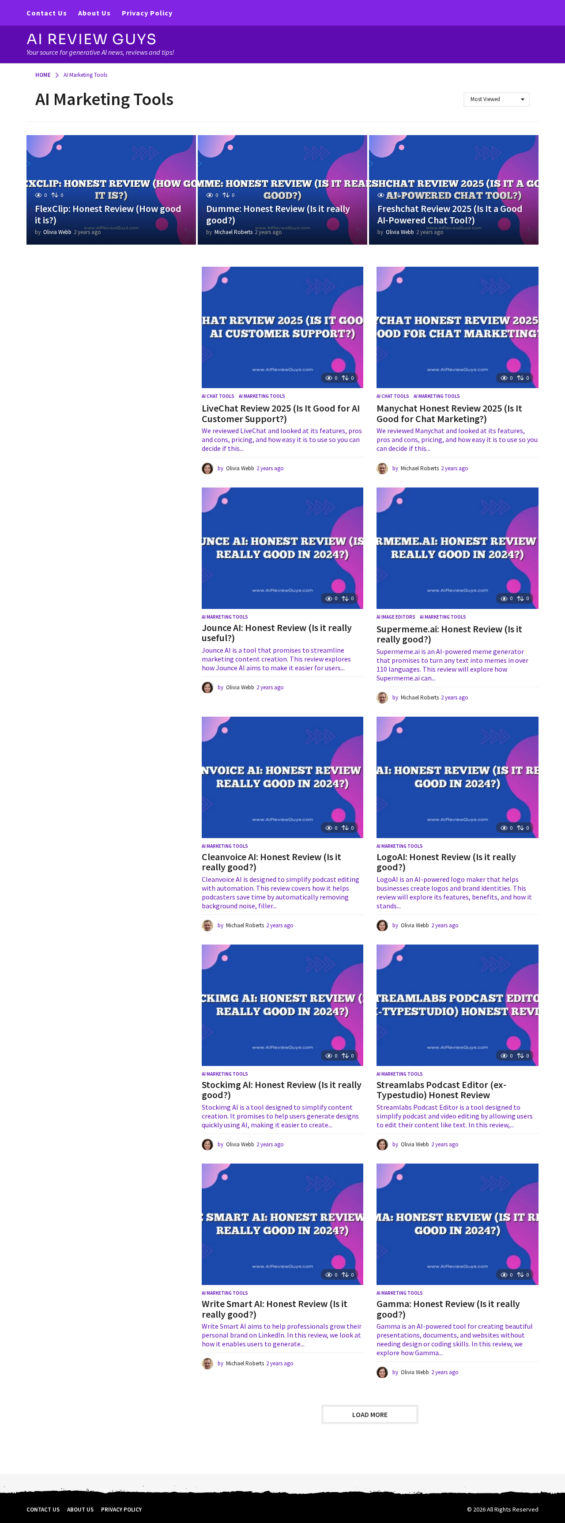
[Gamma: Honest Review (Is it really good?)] (458, 1224)
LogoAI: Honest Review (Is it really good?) (446, 861)
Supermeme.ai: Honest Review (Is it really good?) (449, 634)
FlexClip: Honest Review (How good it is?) (108, 214)
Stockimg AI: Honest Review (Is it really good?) (282, 1089)
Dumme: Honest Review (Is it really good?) (278, 214)
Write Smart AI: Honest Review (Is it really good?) (274, 1308)
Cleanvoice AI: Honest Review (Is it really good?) (271, 861)
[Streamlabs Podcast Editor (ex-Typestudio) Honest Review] (458, 1005)
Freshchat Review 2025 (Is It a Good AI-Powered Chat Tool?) (450, 214)
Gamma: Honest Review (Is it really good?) (448, 1308)
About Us (94, 12)
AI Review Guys (91, 39)
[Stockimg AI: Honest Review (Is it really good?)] (283, 1005)
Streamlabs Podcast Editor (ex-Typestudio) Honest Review (441, 1089)
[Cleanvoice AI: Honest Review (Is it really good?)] (283, 777)
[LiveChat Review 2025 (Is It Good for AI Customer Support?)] (283, 327)
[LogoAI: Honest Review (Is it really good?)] (458, 777)
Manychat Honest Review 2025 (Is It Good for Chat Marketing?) (449, 413)
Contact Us (46, 12)
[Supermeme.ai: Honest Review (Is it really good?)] (458, 548)
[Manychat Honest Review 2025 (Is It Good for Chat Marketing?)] (458, 327)
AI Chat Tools (218, 396)
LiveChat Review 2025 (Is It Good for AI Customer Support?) (281, 413)
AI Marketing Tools (262, 396)
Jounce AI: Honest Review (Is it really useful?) (277, 632)
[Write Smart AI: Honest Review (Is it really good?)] (283, 1224)
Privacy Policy (147, 12)
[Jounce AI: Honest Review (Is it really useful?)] (283, 548)
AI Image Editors (396, 617)
